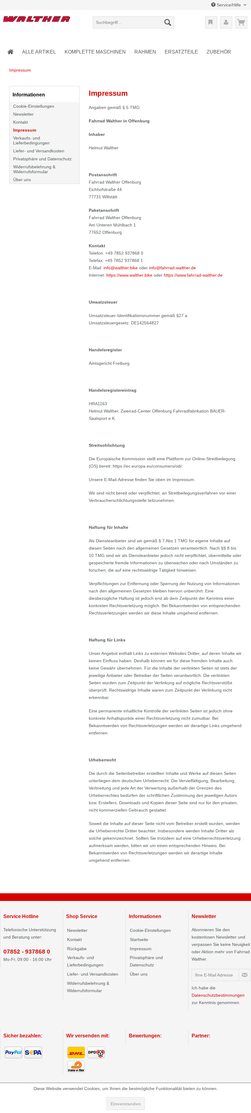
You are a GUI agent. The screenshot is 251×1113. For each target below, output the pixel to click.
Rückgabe (77, 948)
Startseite (139, 939)
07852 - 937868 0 (26, 951)
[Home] (10, 52)
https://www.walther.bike (129, 275)
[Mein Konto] (226, 22)
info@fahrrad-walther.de (172, 267)
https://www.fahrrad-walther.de (193, 275)
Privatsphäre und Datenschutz (42, 158)
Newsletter (23, 114)
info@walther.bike (120, 267)
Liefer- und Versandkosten (38, 150)
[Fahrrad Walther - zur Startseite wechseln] (36, 24)
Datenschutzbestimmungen (218, 995)
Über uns (22, 179)
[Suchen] (167, 22)
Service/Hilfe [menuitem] (228, 4)
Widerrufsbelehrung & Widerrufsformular (34, 169)
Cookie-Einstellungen (33, 106)
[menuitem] (133, 22)
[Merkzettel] (211, 22)
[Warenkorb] (241, 22)
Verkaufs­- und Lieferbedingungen (31, 140)
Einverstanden (126, 1103)
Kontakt (20, 122)
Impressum (24, 130)
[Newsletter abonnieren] (245, 975)
